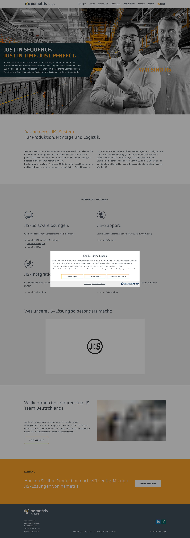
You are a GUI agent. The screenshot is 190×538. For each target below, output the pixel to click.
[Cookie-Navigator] (130, 284)
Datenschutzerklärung (99, 284)
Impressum (87, 284)
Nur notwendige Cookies (118, 277)
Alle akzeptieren (95, 277)
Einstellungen (72, 277)
